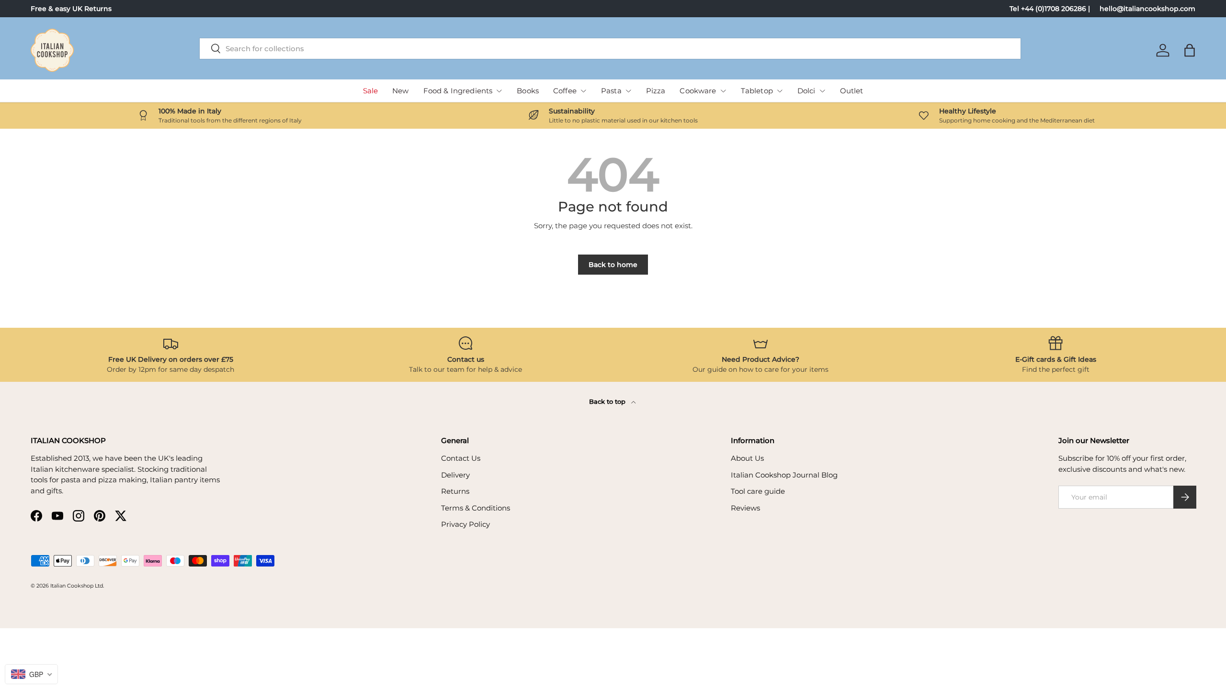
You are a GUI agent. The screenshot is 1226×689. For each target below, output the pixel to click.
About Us (747, 458)
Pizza (656, 90)
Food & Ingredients (458, 90)
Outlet (851, 90)
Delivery (455, 474)
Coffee (565, 90)
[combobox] (610, 48)
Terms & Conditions (475, 507)
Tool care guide (758, 491)
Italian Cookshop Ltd (76, 585)
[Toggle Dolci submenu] (822, 91)
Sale (370, 90)
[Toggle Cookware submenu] (723, 91)
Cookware (698, 90)
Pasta (611, 90)
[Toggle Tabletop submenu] (779, 91)
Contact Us (460, 458)
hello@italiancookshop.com (1147, 8)
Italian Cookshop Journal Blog (784, 474)
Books (528, 90)
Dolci (806, 90)
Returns (455, 491)
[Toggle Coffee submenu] (583, 91)
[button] (1189, 50)
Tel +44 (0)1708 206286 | (1050, 8)
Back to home (613, 264)
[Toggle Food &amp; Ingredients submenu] (499, 91)
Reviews (745, 507)
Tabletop (757, 90)
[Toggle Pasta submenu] (628, 91)
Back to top (608, 401)
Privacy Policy (465, 524)
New (400, 90)
